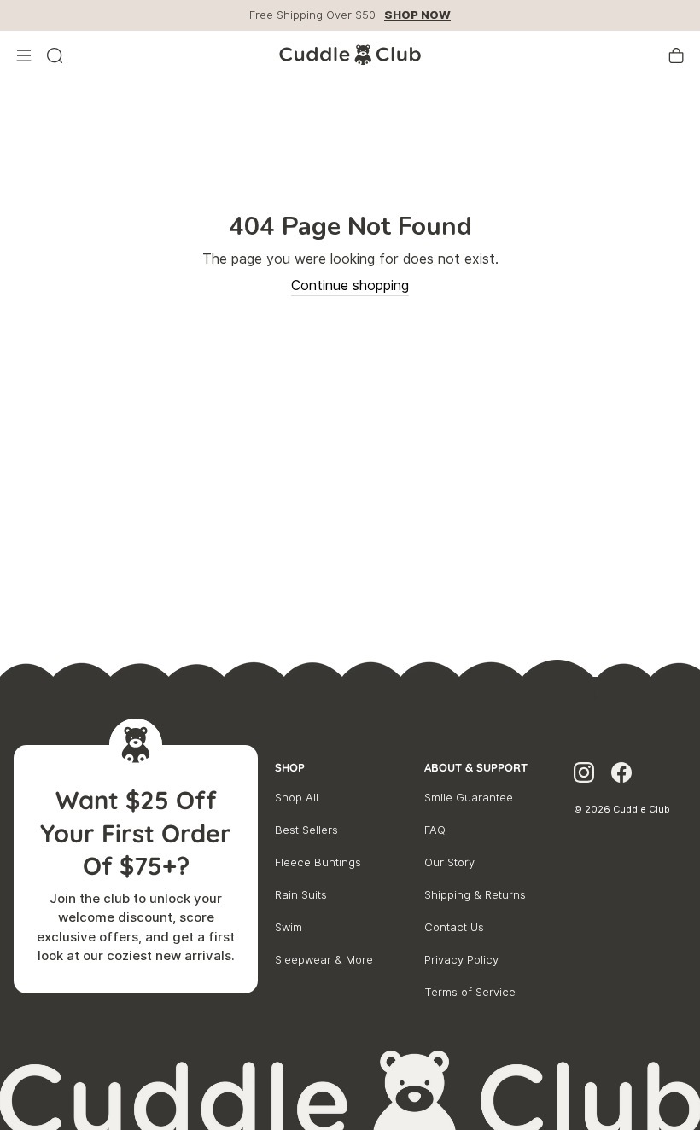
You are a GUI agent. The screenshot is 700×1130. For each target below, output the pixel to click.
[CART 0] (676, 55)
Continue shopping (350, 285)
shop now (417, 15)
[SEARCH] (54, 55)
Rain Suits (301, 894)
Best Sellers (306, 830)
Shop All (296, 797)
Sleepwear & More (324, 959)
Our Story (449, 862)
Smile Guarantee (468, 797)
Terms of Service (470, 992)
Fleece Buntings (318, 862)
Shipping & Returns (475, 894)
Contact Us (454, 927)
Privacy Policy (461, 959)
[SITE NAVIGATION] (24, 55)
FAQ (435, 830)
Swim (288, 927)
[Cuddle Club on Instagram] (584, 775)
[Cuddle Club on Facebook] (621, 775)
